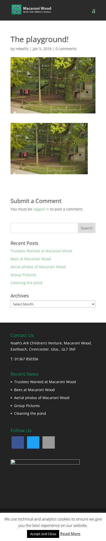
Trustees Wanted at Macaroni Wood (41, 250)
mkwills (22, 48)
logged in (41, 209)
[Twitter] (33, 442)
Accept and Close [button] (43, 534)
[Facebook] (18, 442)
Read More (70, 533)
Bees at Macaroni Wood (31, 258)
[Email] (48, 442)
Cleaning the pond (26, 282)
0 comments (66, 48)
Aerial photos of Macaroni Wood (38, 266)
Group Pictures (23, 274)
